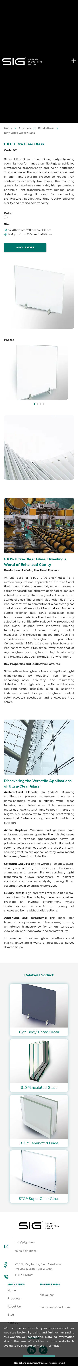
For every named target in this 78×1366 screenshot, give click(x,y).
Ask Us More (25, 247)
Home (8, 128)
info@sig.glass (25, 1242)
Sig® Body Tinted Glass (39, 1032)
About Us (14, 1306)
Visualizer (47, 1295)
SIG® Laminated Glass (39, 1143)
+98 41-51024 (24, 1275)
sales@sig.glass (25, 1251)
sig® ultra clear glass (19, 133)
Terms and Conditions (55, 1307)
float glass (46, 128)
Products (25, 128)
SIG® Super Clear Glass (39, 1199)
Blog (11, 1314)
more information (49, 1345)
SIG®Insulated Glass (39, 1087)
